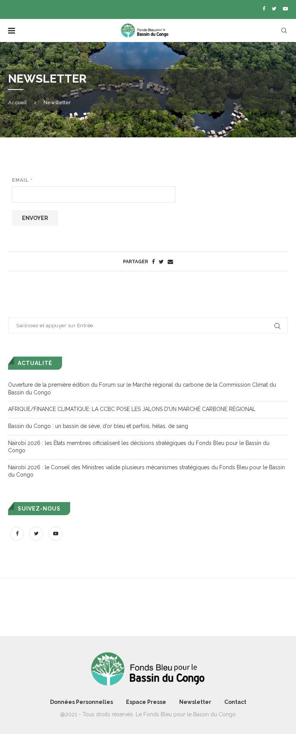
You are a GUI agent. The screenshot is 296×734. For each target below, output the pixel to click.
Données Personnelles (81, 702)
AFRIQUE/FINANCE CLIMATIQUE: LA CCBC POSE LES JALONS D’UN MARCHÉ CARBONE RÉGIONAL (132, 409)
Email (22, 180)
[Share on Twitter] (161, 262)
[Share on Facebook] (153, 262)
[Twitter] (274, 9)
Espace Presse (146, 702)
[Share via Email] (170, 262)
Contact (235, 702)
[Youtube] (285, 9)
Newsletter (195, 702)
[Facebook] (263, 9)
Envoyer (35, 218)
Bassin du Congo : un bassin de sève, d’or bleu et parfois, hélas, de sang (98, 426)
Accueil (17, 102)
